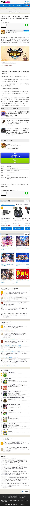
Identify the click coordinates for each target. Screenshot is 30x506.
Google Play (15, 160)
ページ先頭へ (26, 491)
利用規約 (10, 496)
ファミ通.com (14, 497)
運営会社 (15, 496)
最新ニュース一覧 (22, 9)
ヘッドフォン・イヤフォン (7, 204)
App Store (15, 155)
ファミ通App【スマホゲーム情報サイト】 (9, 9)
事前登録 (11, 12)
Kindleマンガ (19, 204)
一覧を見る (26, 201)
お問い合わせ (4, 496)
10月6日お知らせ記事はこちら (9, 63)
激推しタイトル (17, 12)
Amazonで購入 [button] (6, 228)
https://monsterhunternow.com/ (13, 170)
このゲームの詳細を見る (13, 148)
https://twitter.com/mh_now (12, 172)
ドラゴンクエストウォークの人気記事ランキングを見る (11, 339)
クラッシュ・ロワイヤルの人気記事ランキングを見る (10, 351)
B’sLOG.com (21, 497)
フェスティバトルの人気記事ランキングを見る (9, 357)
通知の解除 (8, 497)
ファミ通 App (5, 2)
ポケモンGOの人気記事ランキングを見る (8, 365)
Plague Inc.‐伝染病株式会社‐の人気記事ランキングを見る (11, 345)
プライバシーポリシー (23, 496)
